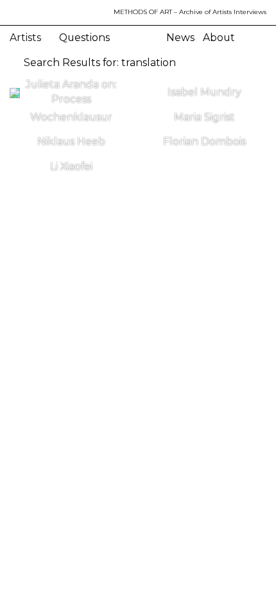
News (180, 37)
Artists (27, 37)
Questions (84, 37)
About (219, 37)
